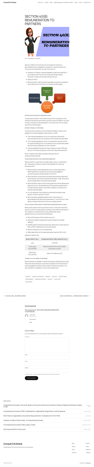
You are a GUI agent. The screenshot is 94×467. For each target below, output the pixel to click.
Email (26, 361)
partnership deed (29, 279)
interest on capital (63, 276)
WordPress (88, 463)
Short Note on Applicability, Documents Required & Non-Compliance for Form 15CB (31, 416)
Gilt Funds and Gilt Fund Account (14, 429)
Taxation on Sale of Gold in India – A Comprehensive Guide (23, 420)
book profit (28, 276)
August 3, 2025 (87, 429)
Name (26, 354)
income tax (54, 276)
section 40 (50, 279)
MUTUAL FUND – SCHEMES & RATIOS (15, 296)
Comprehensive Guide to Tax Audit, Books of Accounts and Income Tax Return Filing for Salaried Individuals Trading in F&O (42, 406)
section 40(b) (57, 279)
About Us (40, 2)
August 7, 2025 (89, 406)
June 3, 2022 (32, 314)
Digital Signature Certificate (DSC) (63, 2)
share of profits (29, 281)
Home (76, 2)
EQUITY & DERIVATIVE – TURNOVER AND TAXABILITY (74, 296)
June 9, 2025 (88, 415)
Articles (46, 2)
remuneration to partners (40, 279)
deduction (48, 276)
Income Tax (38, 58)
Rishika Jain (31, 58)
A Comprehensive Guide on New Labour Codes (19, 425)
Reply (31, 322)
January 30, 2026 (87, 420)
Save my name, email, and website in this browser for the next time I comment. (43, 374)
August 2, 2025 (87, 411)
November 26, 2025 (86, 424)
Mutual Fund (87, 2)
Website (26, 367)
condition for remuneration (38, 276)
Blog (51, 2)
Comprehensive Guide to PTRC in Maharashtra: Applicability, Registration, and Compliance (34, 411)
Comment (27, 336)
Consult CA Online (9, 2)
